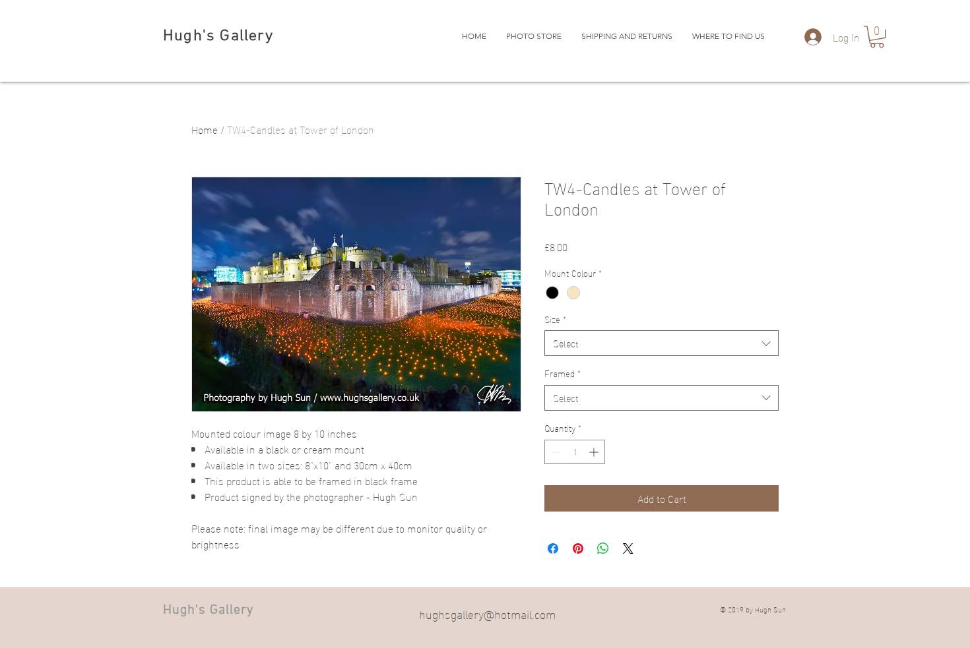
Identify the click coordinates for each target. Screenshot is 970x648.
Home (204, 128)
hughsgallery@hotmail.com (487, 613)
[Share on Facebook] (553, 548)
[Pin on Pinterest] (578, 548)
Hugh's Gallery (218, 36)
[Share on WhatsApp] (603, 548)
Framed (562, 373)
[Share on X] (628, 548)
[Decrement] (554, 451)
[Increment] (595, 451)
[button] (877, 37)
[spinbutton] (575, 451)
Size (555, 319)
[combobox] (661, 343)
